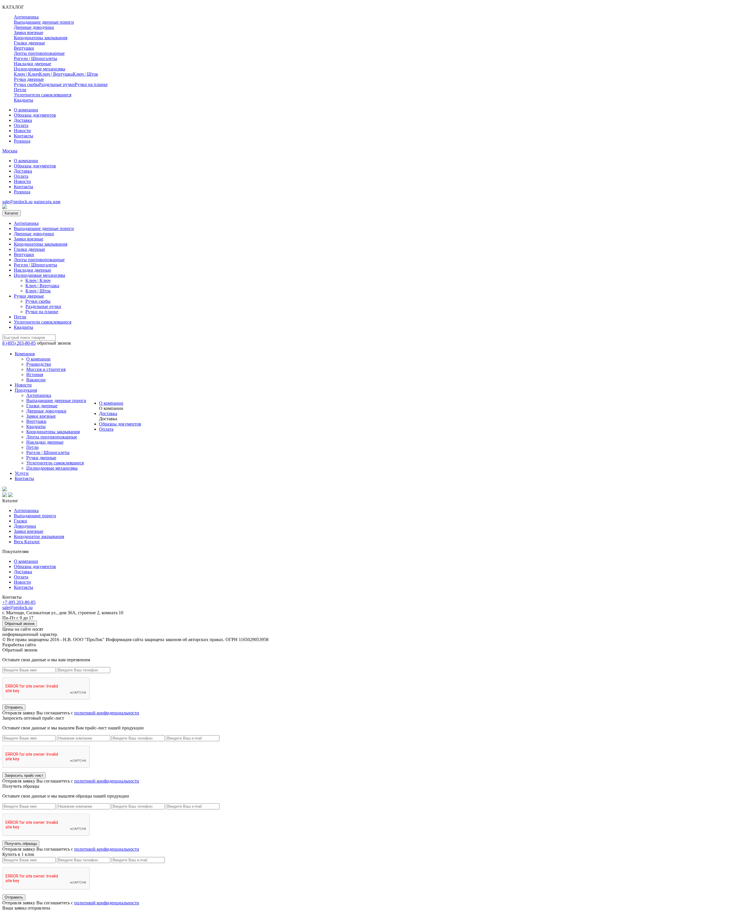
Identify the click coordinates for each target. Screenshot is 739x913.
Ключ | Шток (85, 74)
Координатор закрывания (39, 536)
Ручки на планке (91, 84)
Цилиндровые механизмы (39, 68)
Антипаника (26, 16)
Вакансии (36, 379)
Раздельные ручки (57, 84)
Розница (22, 141)
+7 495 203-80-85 (19, 602)
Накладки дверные (32, 63)
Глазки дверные (29, 42)
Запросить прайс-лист (24, 775)
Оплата (21, 125)
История (34, 374)
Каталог (11, 213)
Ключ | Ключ (26, 74)
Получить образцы (21, 843)
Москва (9, 150)
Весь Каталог (27, 541)
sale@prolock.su (17, 201)
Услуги (22, 473)
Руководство (38, 364)
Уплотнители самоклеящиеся (42, 94)
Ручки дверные (29, 79)
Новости (22, 130)
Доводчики (25, 526)
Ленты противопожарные (39, 53)
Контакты (23, 135)
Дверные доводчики (34, 27)
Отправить (14, 707)
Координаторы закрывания (40, 37)
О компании (26, 109)
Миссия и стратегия (46, 369)
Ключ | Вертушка (56, 74)
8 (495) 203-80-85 (19, 343)
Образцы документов (35, 115)
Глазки (20, 520)
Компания (25, 353)
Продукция (26, 390)
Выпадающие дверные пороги (44, 22)
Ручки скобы (26, 84)
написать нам (47, 201)
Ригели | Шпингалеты (35, 58)
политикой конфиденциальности (106, 712)
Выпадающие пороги (35, 515)
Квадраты (23, 100)
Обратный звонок (20, 623)
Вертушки (24, 48)
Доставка (23, 120)
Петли (20, 89)
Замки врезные (28, 32)
